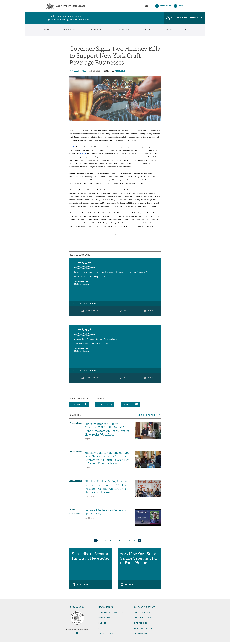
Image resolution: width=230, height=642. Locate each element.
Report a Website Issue (146, 612)
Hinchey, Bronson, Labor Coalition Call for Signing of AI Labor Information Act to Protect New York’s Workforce (107, 429)
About (46, 30)
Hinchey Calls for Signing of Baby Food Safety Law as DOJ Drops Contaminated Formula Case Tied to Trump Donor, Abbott (107, 458)
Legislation (123, 30)
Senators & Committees (110, 612)
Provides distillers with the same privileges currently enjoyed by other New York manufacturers (113, 272)
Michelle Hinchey (77, 71)
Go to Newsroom (147, 415)
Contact (169, 30)
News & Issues (105, 607)
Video (72, 509)
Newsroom (96, 30)
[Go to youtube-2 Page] (77, 633)
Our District (70, 30)
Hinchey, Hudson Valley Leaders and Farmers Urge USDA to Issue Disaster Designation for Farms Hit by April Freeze (107, 487)
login (180, 6)
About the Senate (107, 633)
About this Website (144, 628)
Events (146, 30)
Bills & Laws (104, 618)
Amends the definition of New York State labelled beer (97, 339)
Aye (126, 311)
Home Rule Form (142, 618)
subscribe (93, 311)
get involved (165, 6)
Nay (150, 311)
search (185, 30)
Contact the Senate (144, 607)
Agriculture (120, 71)
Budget (102, 623)
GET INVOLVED (141, 633)
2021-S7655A (82, 329)
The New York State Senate (70, 6)
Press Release (75, 423)
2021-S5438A (82, 262)
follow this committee (187, 18)
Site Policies (140, 623)
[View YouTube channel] (146, 6)
